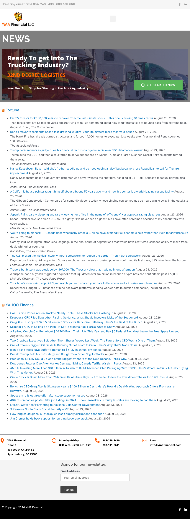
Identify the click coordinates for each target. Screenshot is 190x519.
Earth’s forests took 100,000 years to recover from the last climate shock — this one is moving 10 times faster (81, 118)
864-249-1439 (44, 4)
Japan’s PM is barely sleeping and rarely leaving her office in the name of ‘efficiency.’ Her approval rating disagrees (85, 214)
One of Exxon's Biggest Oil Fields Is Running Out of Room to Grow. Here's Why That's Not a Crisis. (74, 345)
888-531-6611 (65, 4)
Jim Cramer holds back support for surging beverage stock (49, 418)
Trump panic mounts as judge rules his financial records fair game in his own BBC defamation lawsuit (76, 150)
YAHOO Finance (20, 305)
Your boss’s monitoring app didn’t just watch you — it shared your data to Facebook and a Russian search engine (84, 283)
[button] (113, 19)
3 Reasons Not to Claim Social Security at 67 (39, 409)
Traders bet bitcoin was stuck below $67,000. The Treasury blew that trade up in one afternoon (72, 269)
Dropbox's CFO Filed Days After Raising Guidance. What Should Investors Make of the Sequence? (74, 317)
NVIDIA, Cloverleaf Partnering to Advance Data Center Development (55, 405)
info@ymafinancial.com (165, 445)
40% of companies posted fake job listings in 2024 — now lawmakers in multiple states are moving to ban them (83, 400)
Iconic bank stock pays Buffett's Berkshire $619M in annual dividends (55, 349)
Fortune (12, 110)
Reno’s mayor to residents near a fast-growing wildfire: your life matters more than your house (72, 132)
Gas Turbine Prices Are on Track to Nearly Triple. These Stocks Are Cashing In (61, 313)
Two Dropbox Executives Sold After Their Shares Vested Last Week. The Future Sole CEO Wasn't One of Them (82, 340)
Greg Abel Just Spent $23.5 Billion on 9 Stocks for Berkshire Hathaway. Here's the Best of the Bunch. (76, 322)
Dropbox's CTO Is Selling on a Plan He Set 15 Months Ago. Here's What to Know (62, 327)
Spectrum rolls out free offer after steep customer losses (47, 395)
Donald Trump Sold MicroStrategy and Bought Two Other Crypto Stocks (57, 354)
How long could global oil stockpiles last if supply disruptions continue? (57, 414)
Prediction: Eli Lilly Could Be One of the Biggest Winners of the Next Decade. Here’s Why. (68, 359)
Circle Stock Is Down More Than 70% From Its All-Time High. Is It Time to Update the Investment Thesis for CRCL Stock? (89, 377)
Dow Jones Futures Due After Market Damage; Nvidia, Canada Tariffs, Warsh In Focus (66, 363)
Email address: (70, 471)
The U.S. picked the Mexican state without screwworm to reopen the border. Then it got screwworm (75, 255)
